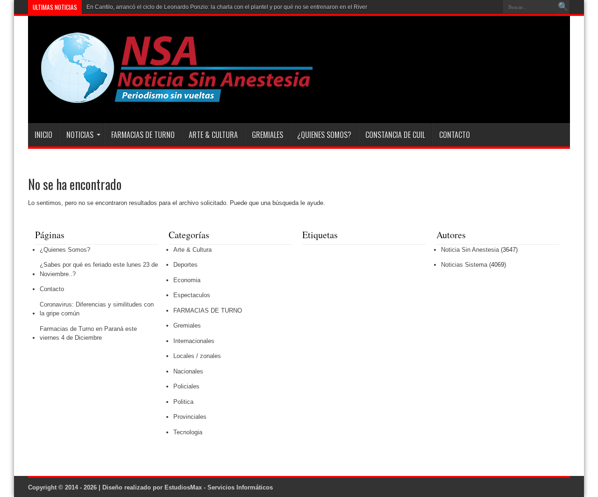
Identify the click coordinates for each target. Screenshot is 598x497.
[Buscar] (563, 7)
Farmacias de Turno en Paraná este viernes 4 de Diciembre (88, 333)
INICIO (43, 134)
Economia (186, 280)
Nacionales (188, 371)
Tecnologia (187, 432)
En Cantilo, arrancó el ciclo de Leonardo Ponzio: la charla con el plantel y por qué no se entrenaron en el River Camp (235, 7)
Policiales (186, 386)
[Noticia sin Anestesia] (171, 99)
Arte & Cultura (213, 134)
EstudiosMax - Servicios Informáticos (218, 487)
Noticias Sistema (464, 264)
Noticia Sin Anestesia (470, 249)
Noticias (79, 134)
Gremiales (267, 134)
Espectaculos (191, 295)
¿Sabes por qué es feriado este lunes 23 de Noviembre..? (99, 269)
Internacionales (193, 340)
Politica (183, 401)
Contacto (454, 134)
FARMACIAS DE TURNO (143, 134)
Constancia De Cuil (395, 134)
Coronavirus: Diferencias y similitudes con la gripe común (97, 309)
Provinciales (189, 416)
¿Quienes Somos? (324, 134)
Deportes (185, 264)
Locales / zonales (197, 355)
